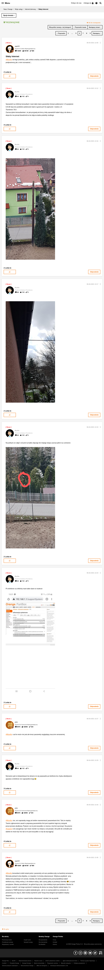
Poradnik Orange (14, 963)
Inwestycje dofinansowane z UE (59, 965)
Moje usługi (18, 9)
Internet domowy (30, 9)
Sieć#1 (14, 960)
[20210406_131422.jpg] (30, 352)
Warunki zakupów (66, 963)
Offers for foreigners (41, 965)
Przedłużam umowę (7, 942)
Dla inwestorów (43, 942)
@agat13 (9, 829)
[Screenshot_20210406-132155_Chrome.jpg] (30, 643)
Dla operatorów (43, 940)
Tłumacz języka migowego (87, 960)
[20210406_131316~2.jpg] (30, 497)
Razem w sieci (38, 960)
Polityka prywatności (79, 963)
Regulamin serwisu (52, 963)
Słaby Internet (12, 56)
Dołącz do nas (76, 3)
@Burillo (9, 59)
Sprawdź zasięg (28, 942)
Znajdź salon (27, 940)
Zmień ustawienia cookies (52, 960)
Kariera (55, 944)
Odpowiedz (94, 76)
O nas (54, 940)
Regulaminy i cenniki (8, 944)
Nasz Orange (8, 9)
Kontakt (55, 942)
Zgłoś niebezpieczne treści (70, 960)
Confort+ (4, 963)
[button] (100, 42)
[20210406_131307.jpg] (30, 209)
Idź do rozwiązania (94, 22)
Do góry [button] (6, 929)
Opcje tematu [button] (8, 15)
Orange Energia (26, 963)
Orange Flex (5, 960)
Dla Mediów (42, 944)
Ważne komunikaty (39, 963)
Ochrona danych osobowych (10, 965)
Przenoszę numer (7, 940)
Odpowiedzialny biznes (25, 960)
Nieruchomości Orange (27, 965)
